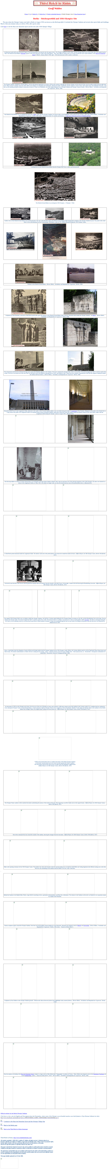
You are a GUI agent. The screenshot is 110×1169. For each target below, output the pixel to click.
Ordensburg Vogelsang (98, 1074)
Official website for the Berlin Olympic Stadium (14, 1113)
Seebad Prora (28, 1075)
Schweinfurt (86, 925)
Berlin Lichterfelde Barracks (54, 14)
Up (30, 14)
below (94, 315)
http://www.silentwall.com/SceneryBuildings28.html (78, 116)
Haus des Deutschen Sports (27, 1074)
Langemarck (74, 411)
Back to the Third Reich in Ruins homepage (16, 1129)
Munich (79, 925)
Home (26, 14)
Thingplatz (23, 53)
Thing (34, 114)
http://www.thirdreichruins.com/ (22, 1137)
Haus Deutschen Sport (79, 14)
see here (87, 619)
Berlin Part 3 (43, 14)
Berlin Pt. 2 (35, 14)
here (5, 26)
